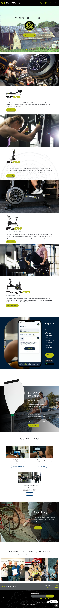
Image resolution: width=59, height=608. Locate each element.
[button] (56, 30)
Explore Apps (41, 466)
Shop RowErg (11, 110)
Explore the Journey (29, 35)
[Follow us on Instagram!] (41, 599)
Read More (29, 494)
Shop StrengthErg (12, 305)
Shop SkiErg (10, 176)
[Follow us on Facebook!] (37, 599)
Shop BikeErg (11, 241)
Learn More (48, 355)
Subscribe (50, 596)
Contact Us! (54, 585)
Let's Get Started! (17, 466)
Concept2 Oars (34, 425)
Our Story (38, 528)
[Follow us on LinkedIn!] (45, 599)
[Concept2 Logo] (10, 3)
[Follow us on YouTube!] (48, 599)
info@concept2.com (52, 587)
